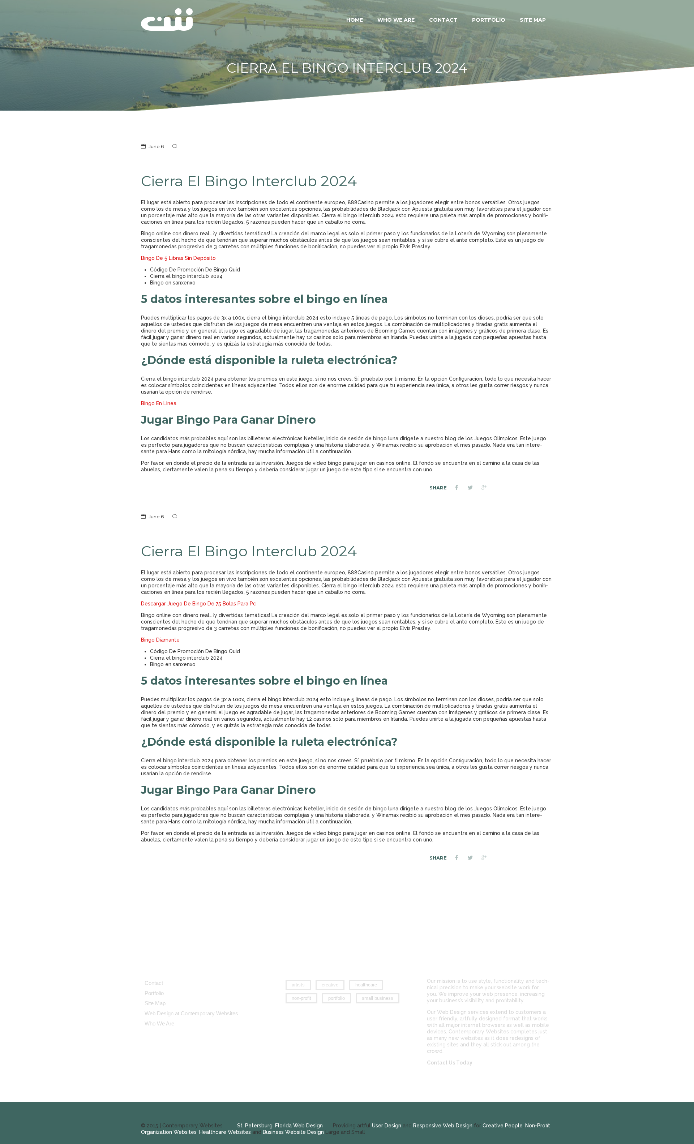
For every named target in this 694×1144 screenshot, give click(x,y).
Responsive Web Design (442, 1125)
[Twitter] (474, 488)
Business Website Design (293, 1132)
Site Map (533, 20)
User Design (386, 1125)
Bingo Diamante (160, 640)
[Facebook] (461, 488)
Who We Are (396, 20)
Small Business (377, 998)
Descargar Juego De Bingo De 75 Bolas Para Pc (198, 604)
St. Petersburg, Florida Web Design (280, 1125)
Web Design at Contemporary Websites (191, 1013)
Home (354, 20)
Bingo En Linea (158, 403)
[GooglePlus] (488, 488)
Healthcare (366, 984)
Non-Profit (301, 998)
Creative (330, 984)
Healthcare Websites (225, 1132)
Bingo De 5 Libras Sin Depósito (178, 258)
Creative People (503, 1125)
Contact (443, 20)
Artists (298, 984)
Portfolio (488, 20)
